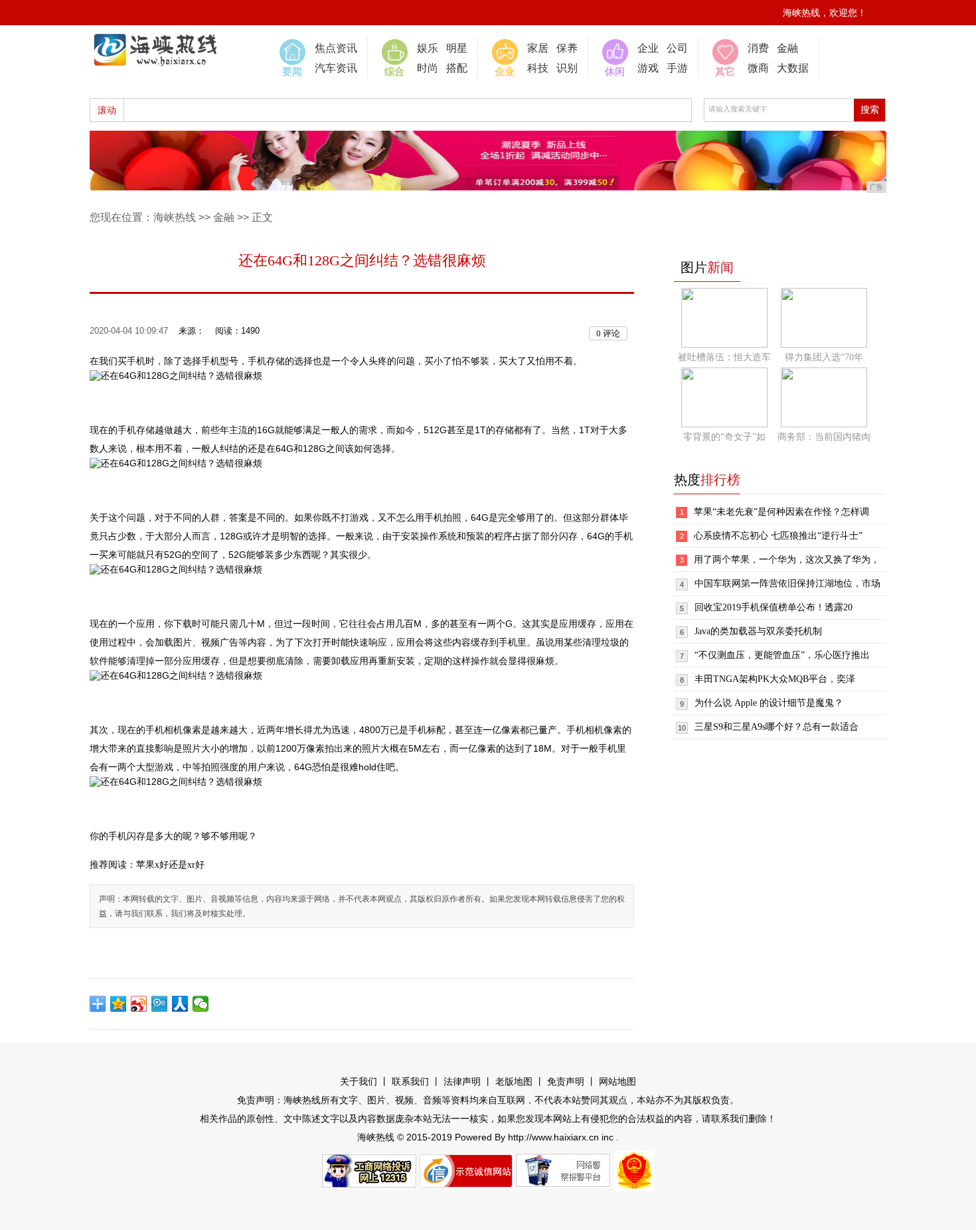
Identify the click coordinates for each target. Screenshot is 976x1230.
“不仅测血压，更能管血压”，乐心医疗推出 (782, 655)
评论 (608, 333)
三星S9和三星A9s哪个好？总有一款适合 (776, 727)
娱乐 (427, 48)
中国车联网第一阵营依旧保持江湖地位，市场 (787, 583)
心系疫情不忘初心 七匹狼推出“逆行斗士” (778, 536)
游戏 (648, 68)
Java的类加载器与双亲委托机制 (758, 631)
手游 (677, 68)
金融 (787, 48)
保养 (567, 48)
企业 (648, 48)
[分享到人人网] (180, 1004)
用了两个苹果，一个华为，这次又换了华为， (787, 560)
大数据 (793, 68)
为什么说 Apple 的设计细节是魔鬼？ (768, 703)
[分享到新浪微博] (139, 1004)
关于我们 (358, 1082)
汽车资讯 (336, 68)
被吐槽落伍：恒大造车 (724, 357)
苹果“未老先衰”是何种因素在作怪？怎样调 (781, 512)
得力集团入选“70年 (824, 357)
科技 (537, 68)
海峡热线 (174, 217)
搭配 (456, 68)
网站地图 (617, 1082)
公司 (677, 48)
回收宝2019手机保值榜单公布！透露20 (773, 607)
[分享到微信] (201, 1004)
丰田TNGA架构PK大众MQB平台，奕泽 (774, 679)
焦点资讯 (336, 48)
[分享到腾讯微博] (159, 1004)
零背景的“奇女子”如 (724, 437)
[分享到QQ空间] (118, 1004)
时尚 (427, 68)
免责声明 (565, 1082)
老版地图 (513, 1082)
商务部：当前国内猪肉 (823, 437)
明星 (456, 48)
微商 (758, 68)
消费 (758, 48)
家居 (537, 48)
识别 (567, 68)
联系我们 (410, 1082)
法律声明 (462, 1082)
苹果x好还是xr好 (170, 865)
